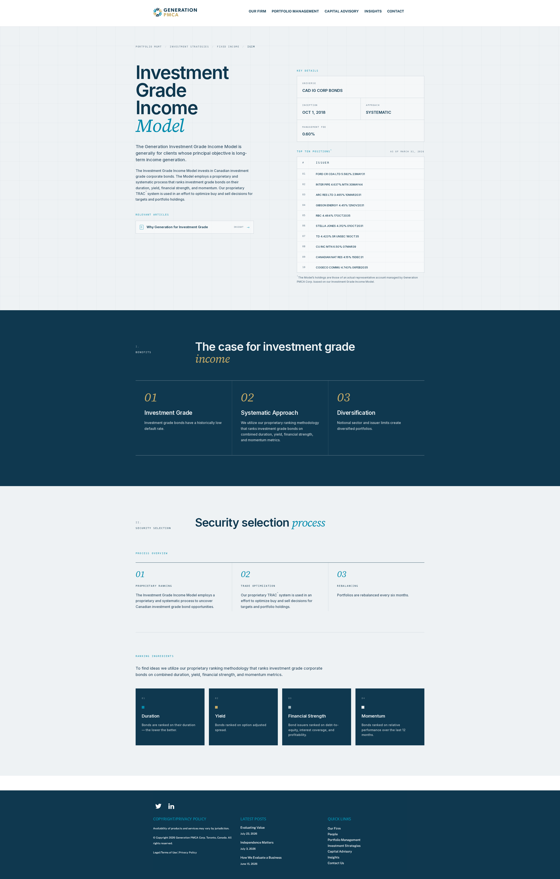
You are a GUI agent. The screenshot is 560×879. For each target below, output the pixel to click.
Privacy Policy (188, 852)
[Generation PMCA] (175, 14)
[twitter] (159, 806)
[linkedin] (172, 806)
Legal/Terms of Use (165, 852)
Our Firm (257, 11)
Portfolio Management (344, 840)
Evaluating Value (252, 827)
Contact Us (336, 863)
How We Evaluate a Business (261, 857)
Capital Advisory (342, 11)
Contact (395, 11)
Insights (373, 11)
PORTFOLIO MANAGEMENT (295, 11)
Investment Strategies (344, 845)
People (333, 834)
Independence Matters (256, 842)
